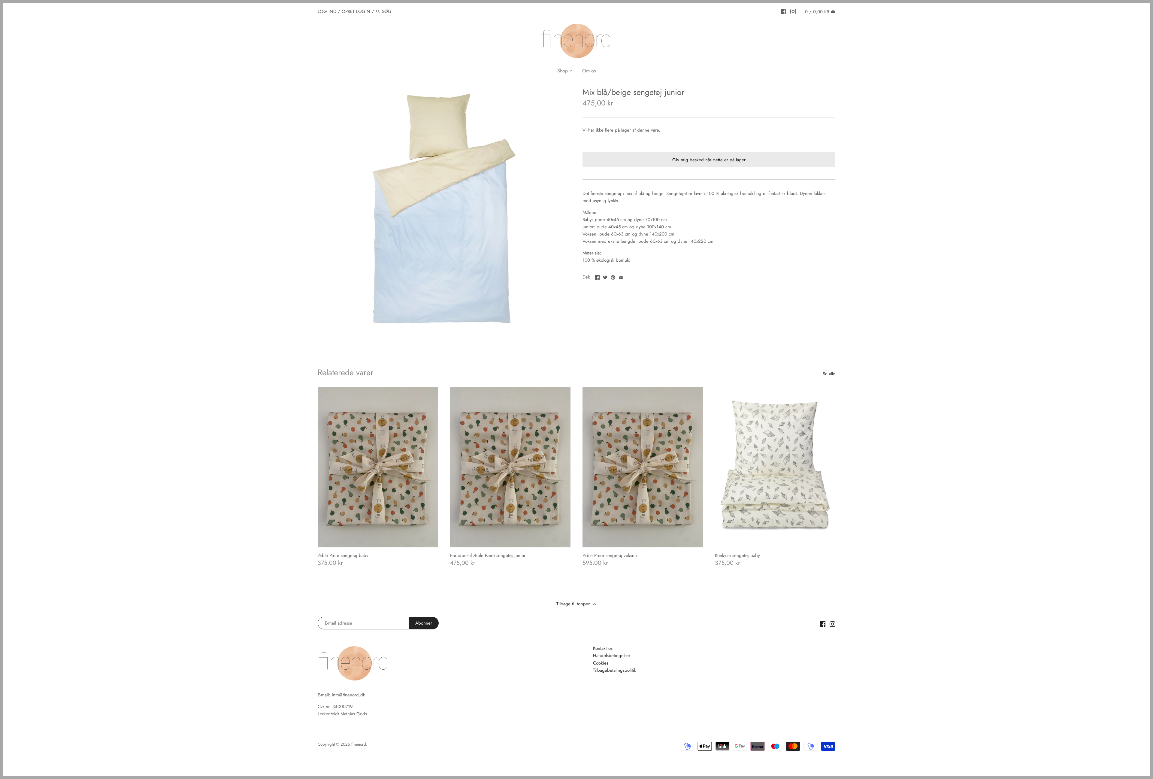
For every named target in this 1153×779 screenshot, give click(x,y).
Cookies (600, 663)
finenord (358, 744)
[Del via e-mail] (621, 276)
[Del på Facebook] (597, 276)
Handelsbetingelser (611, 655)
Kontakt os (603, 648)
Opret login (356, 11)
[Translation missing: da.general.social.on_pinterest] (613, 276)
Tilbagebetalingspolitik (614, 670)
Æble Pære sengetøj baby (343, 555)
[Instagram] (793, 11)
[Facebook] (783, 11)
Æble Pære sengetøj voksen (610, 555)
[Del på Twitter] (605, 276)
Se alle (829, 374)
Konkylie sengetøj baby (737, 555)
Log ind (327, 11)
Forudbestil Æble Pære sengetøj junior (487, 555)
